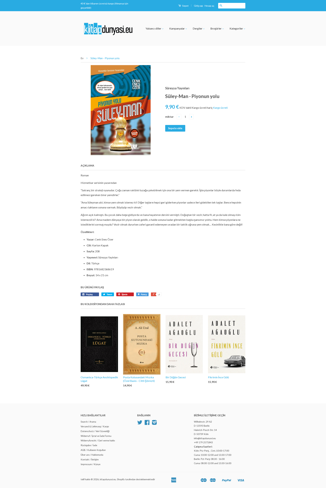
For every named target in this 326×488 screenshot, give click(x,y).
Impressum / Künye (90, 464)
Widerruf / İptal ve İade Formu (96, 436)
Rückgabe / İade (89, 445)
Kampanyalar (177, 28)
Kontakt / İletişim (90, 459)
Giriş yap (198, 5)
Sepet (185, 5)
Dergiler (198, 28)
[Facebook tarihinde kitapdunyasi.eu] (147, 423)
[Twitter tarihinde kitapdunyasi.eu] (139, 423)
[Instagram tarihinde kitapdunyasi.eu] (154, 423)
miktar (169, 116)
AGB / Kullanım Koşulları (93, 450)
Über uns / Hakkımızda (92, 454)
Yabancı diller (154, 28)
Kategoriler (236, 28)
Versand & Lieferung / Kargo (95, 426)
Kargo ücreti (220, 107)
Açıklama (87, 165)
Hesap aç (209, 5)
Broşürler (216, 28)
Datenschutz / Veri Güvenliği (95, 431)
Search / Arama (88, 421)
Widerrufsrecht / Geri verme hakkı (98, 440)
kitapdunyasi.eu (108, 479)
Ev (82, 58)
